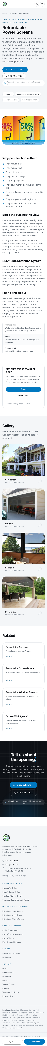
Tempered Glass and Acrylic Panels (15, 900)
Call (13, 1041)
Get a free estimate (14, 69)
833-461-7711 (15, 76)
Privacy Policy (7, 996)
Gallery (4, 968)
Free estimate (34, 1041)
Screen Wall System (9, 888)
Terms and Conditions (10, 992)
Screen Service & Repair (11, 953)
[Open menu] (42, 4)
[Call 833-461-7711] (36, 4)
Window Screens (8, 984)
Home (4, 13)
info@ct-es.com (11, 864)
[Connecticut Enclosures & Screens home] (4, 4)
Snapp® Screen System (11, 892)
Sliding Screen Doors (10, 930)
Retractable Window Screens (13, 919)
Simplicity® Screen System (12, 896)
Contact (5, 980)
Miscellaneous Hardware (11, 942)
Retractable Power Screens (12, 911)
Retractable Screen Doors (12, 915)
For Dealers (6, 957)
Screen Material (8, 938)
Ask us (23, 389)
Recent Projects (8, 972)
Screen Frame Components (12, 934)
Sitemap (5, 988)
